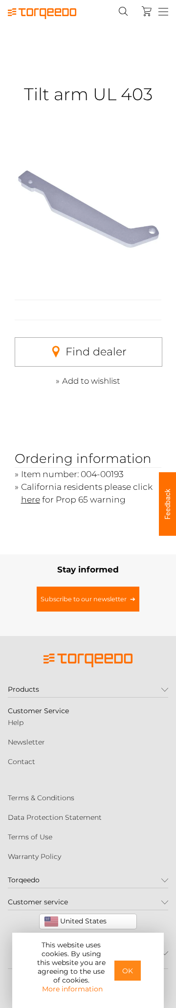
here (30, 499)
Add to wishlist (91, 381)
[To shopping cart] (147, 11)
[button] (167, 504)
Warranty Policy (34, 856)
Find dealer (96, 351)
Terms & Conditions (41, 797)
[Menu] (163, 12)
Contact (21, 761)
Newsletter (26, 742)
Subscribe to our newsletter (84, 599)
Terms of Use (30, 837)
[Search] (123, 11)
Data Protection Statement (55, 817)
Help (15, 722)
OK (127, 970)
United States (82, 921)
